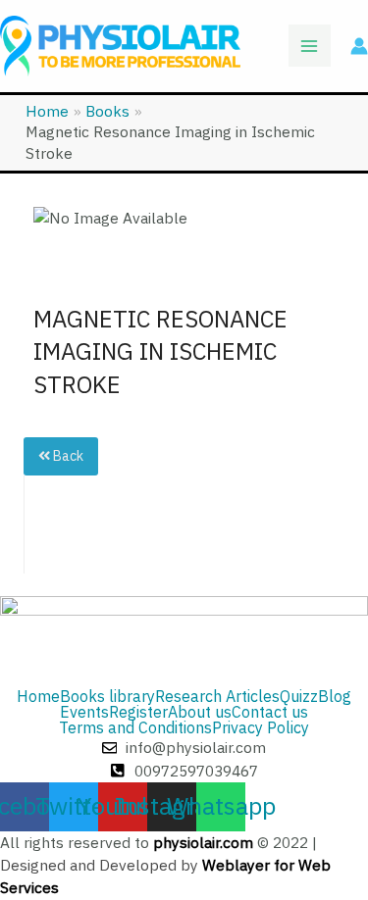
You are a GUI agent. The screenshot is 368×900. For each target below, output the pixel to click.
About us (200, 713)
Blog (334, 697)
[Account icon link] (359, 46)
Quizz (299, 697)
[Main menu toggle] (310, 46)
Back (66, 456)
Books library (107, 697)
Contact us (270, 713)
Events (84, 713)
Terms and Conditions (135, 728)
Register (138, 713)
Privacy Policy (260, 728)
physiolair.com (203, 842)
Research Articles (217, 697)
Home (38, 697)
